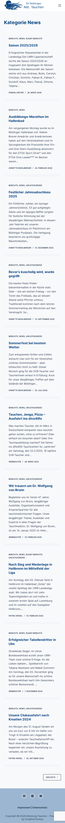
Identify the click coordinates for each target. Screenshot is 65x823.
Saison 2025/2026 (23, 45)
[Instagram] (32, 796)
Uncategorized (34, 185)
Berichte (13, 38)
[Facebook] (24, 796)
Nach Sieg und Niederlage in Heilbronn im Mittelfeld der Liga (30, 569)
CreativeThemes (34, 819)
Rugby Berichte (34, 38)
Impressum (24, 807)
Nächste (50, 777)
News (22, 38)
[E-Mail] (41, 796)
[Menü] (59, 5)
